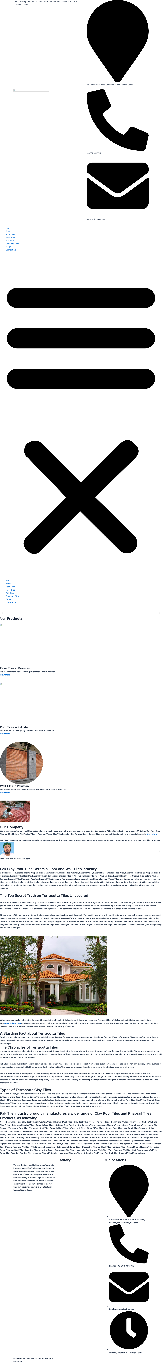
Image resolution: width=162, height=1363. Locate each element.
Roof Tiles (10, 234)
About (8, 231)
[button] (81, 416)
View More (5, 675)
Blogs (8, 247)
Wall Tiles (10, 240)
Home (8, 228)
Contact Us (11, 250)
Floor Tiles (10, 237)
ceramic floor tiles (12, 1023)
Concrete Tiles (12, 243)
